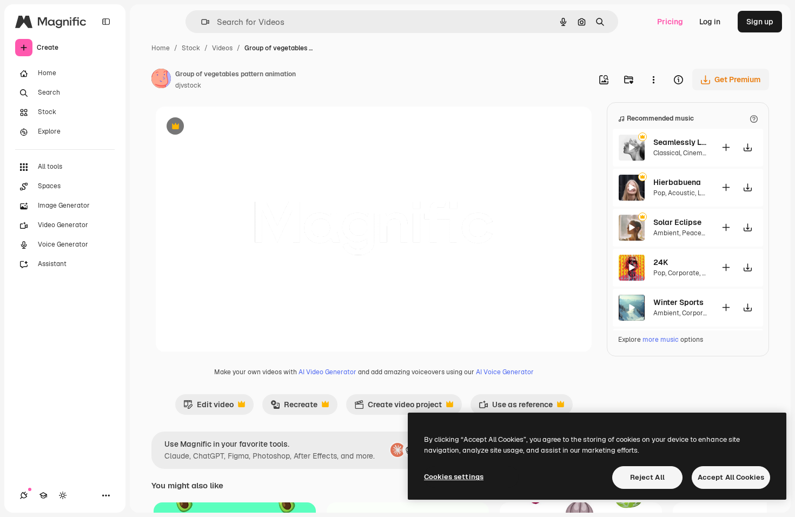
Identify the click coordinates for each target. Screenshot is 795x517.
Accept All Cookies (731, 477)
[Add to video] (726, 147)
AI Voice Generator (505, 372)
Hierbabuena (677, 182)
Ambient (666, 233)
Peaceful (696, 233)
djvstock (188, 85)
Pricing (670, 21)
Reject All (647, 477)
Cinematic (698, 153)
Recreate (293, 407)
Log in (709, 21)
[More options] (653, 79)
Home (160, 48)
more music (660, 339)
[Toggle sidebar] (106, 21)
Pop (659, 193)
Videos (222, 48)
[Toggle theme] (62, 495)
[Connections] (23, 495)
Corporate (683, 273)
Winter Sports (678, 302)
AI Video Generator (327, 372)
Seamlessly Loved (680, 142)
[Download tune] (747, 147)
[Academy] (43, 495)
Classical (666, 153)
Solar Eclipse (677, 222)
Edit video (208, 407)
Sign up (759, 21)
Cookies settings (453, 476)
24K (660, 262)
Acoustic (681, 193)
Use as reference (516, 407)
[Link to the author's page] (161, 80)
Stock (191, 48)
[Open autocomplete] (201, 22)
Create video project (398, 407)
